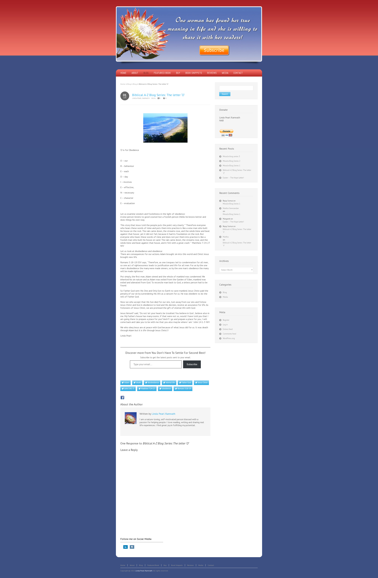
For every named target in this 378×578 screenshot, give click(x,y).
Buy (165, 565)
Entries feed (228, 329)
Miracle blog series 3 (231, 156)
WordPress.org (229, 338)
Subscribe (192, 364)
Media (225, 297)
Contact (211, 565)
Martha (226, 237)
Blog (129, 84)
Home (122, 84)
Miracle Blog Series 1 (231, 165)
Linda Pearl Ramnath (141, 98)
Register (226, 320)
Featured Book (153, 565)
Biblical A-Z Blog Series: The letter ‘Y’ (237, 231)
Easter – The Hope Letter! (233, 177)
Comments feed (229, 334)
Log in (225, 324)
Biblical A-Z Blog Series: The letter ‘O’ (158, 95)
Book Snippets (177, 565)
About (132, 565)
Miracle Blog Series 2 (231, 161)
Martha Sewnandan (231, 208)
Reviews (190, 565)
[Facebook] (122, 397)
